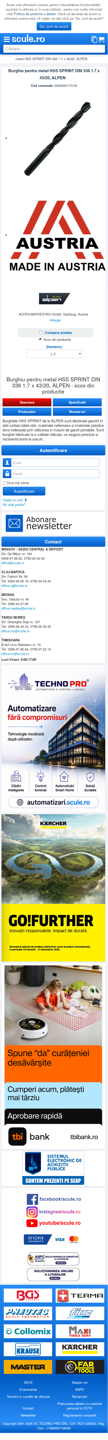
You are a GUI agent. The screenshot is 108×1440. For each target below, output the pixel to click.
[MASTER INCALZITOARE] (29, 1367)
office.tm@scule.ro (15, 653)
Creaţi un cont (13, 500)
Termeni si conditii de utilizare (28, 1396)
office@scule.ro (13, 562)
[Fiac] (79, 1313)
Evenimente (28, 1389)
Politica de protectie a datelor (35, 13)
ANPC (79, 1389)
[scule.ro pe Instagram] (53, 1211)
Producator (27, 411)
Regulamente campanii (79, 1415)
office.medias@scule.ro (19, 608)
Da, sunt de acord (54, 26)
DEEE (28, 1382)
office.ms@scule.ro (16, 631)
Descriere (27, 402)
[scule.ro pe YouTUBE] (53, 1222)
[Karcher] (79, 1349)
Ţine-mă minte (18, 482)
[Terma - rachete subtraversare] (79, 1295)
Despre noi (79, 1382)
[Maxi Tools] (79, 1331)
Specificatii (77, 402)
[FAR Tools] (79, 1367)
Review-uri (77, 411)
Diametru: (54, 346)
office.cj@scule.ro (15, 585)
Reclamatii (79, 1396)
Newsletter (28, 1415)
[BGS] (29, 1295)
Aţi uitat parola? (14, 504)
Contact (28, 1408)
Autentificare (24, 491)
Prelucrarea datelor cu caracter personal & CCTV (79, 1405)
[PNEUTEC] (29, 1313)
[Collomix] (29, 1331)
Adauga (55, 320)
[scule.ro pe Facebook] (54, 1198)
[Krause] (29, 1349)
